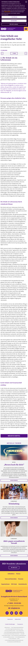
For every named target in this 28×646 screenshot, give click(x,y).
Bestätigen (14, 17)
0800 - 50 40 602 (15, 603)
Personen (20, 579)
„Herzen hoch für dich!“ (14, 464)
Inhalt (14, 53)
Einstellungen (14, 24)
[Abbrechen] (26, 2)
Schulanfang (14, 503)
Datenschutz (7, 11)
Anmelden (14, 567)
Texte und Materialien (11, 579)
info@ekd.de (15, 608)
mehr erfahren (14, 480)
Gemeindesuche (22, 584)
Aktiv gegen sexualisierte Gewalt (14, 542)
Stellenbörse (11, 573)
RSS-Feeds (14, 584)
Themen (18, 573)
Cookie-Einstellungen (10, 624)
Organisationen (5, 584)
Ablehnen (14, 20)
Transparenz (20, 624)
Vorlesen (4, 50)
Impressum (10, 619)
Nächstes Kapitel (14, 436)
